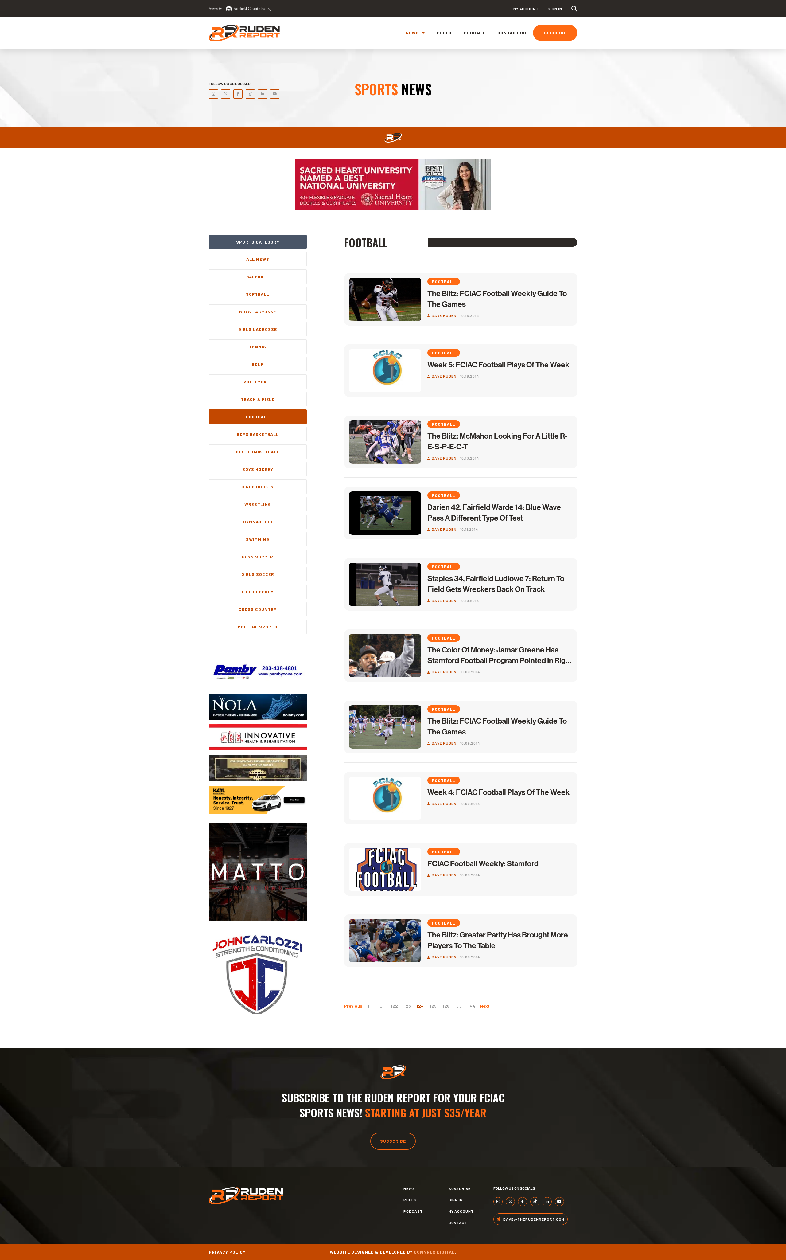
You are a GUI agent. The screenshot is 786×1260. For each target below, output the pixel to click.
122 (394, 1005)
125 (433, 1005)
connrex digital (434, 1251)
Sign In (555, 8)
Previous (353, 1005)
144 (471, 1005)
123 (407, 1005)
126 (446, 1005)
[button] (574, 9)
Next (485, 1005)
